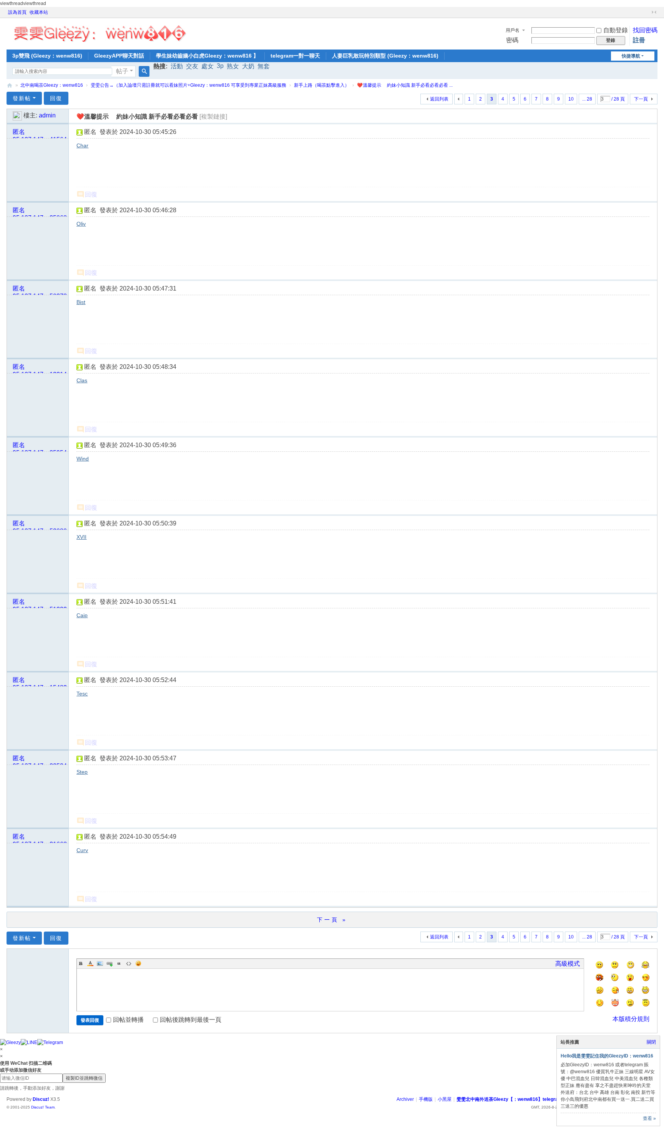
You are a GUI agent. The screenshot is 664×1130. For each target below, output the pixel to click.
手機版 (426, 1099)
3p (220, 66)
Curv (82, 850)
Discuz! (41, 1099)
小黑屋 (445, 1099)
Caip (82, 615)
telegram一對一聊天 (295, 56)
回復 (56, 98)
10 (571, 99)
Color (90, 963)
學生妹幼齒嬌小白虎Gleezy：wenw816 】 (207, 56)
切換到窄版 (654, 12)
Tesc (82, 694)
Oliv (81, 224)
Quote (119, 963)
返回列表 (439, 99)
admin (47, 115)
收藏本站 (39, 12)
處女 (207, 66)
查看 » (649, 1118)
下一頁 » (332, 920)
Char (82, 145)
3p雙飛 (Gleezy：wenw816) (47, 56)
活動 (177, 66)
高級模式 (567, 963)
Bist (80, 302)
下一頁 (641, 99)
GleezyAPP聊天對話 (119, 56)
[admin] (17, 115)
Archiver (405, 1099)
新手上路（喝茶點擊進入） (321, 85)
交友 (192, 66)
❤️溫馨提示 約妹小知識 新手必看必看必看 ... (405, 85)
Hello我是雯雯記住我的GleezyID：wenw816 (607, 1056)
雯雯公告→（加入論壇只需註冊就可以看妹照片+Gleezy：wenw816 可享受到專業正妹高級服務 (188, 85)
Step (82, 772)
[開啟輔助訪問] (647, 12)
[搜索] (144, 71)
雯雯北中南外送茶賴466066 (10, 85)
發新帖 (22, 98)
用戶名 (513, 30)
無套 (263, 66)
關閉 (651, 1042)
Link (109, 963)
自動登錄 (615, 30)
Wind (82, 459)
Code (129, 963)
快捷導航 (631, 56)
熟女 (233, 66)
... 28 (587, 99)
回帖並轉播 (128, 1019)
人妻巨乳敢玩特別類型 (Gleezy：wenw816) (385, 56)
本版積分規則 (631, 1019)
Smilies (138, 963)
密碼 (512, 40)
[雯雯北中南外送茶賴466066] (100, 31)
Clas (81, 380)
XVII (81, 537)
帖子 (122, 71)
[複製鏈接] (213, 116)
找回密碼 (645, 30)
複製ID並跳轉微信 (84, 1078)
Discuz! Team (43, 1107)
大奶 (248, 66)
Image (100, 963)
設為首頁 (17, 12)
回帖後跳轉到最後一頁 (190, 1019)
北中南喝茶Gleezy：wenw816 (51, 85)
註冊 (639, 40)
